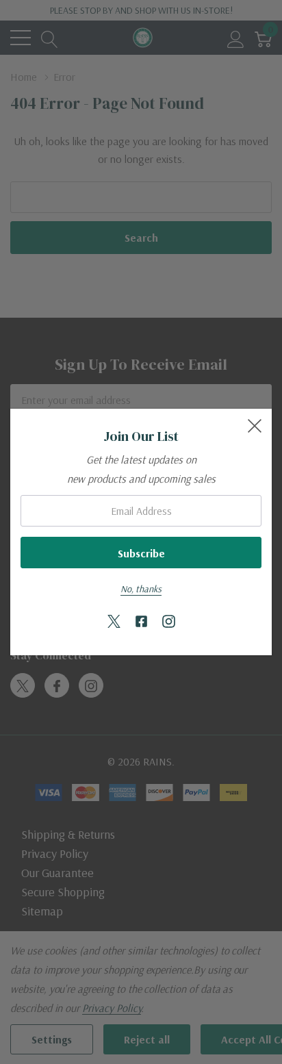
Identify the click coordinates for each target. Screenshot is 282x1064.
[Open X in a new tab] (114, 622)
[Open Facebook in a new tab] (141, 622)
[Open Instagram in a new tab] (169, 622)
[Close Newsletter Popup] (254, 426)
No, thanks (141, 589)
